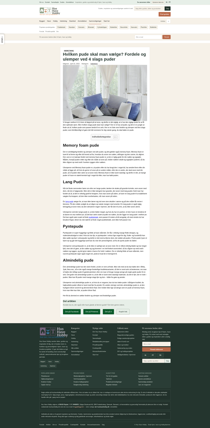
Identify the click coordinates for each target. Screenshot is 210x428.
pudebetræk (93, 217)
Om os (41, 2)
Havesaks (134, 27)
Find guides (164, 14)
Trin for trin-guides (111, 376)
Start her (107, 21)
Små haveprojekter (80, 379)
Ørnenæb (91, 27)
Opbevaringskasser (47, 379)
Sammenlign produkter (145, 382)
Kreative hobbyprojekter (81, 382)
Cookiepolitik (97, 348)
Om (57, 31)
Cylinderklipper (102, 27)
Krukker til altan (46, 382)
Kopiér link (123, 312)
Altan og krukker (123, 345)
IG (166, 2)
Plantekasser (45, 376)
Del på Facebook (72, 312)
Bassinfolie (123, 27)
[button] (2, 39)
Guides (62, 2)
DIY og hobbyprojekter (125, 351)
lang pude (69, 201)
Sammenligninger (95, 21)
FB (160, 355)
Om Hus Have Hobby (100, 332)
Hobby (55, 21)
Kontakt (47, 2)
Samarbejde (55, 2)
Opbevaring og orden (124, 348)
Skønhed (72, 21)
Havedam (72, 27)
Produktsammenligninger (114, 382)
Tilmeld (166, 37)
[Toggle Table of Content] (114, 137)
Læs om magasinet (144, 385)
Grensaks (81, 27)
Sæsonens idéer (123, 332)
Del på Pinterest (92, 312)
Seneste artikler (143, 376)
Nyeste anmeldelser (144, 379)
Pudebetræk (61, 27)
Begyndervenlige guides (125, 335)
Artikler (163, 21)
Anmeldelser (70, 2)
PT (170, 2)
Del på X (108, 312)
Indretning (63, 21)
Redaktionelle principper (101, 341)
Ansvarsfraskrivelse (99, 351)
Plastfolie (144, 27)
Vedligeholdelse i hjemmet (126, 355)
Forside (41, 31)
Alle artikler (75, 348)
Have (49, 21)
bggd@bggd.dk (79, 407)
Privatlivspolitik (50, 31)
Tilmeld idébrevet (156, 349)
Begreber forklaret (111, 385)
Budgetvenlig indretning (81, 385)
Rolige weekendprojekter (126, 338)
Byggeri (42, 21)
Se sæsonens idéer (143, 2)
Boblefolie (153, 27)
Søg (167, 8)
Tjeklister (109, 379)
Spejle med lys (46, 385)
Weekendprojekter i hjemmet (83, 376)
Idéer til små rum (123, 341)
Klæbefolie (113, 27)
